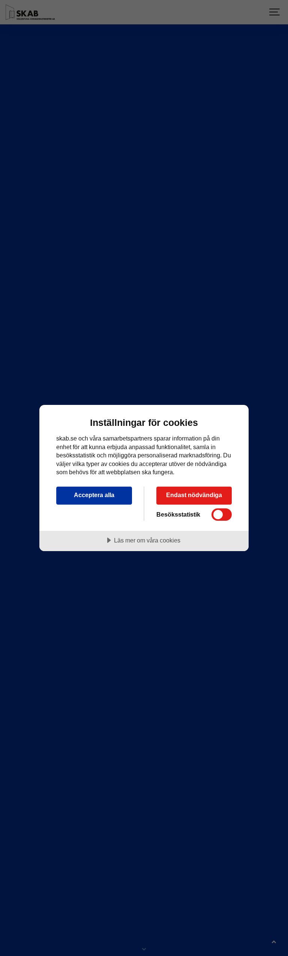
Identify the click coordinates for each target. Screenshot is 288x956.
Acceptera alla (94, 494)
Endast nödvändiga (194, 494)
